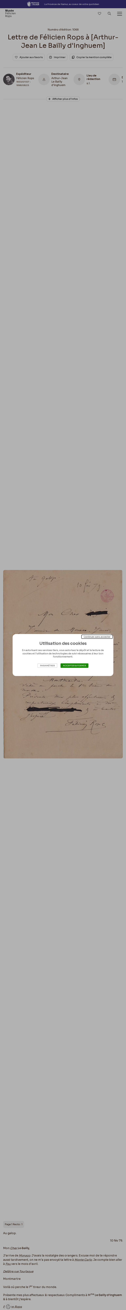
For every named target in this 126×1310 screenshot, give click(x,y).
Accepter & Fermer (74, 665)
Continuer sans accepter (97, 636)
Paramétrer (47, 665)
